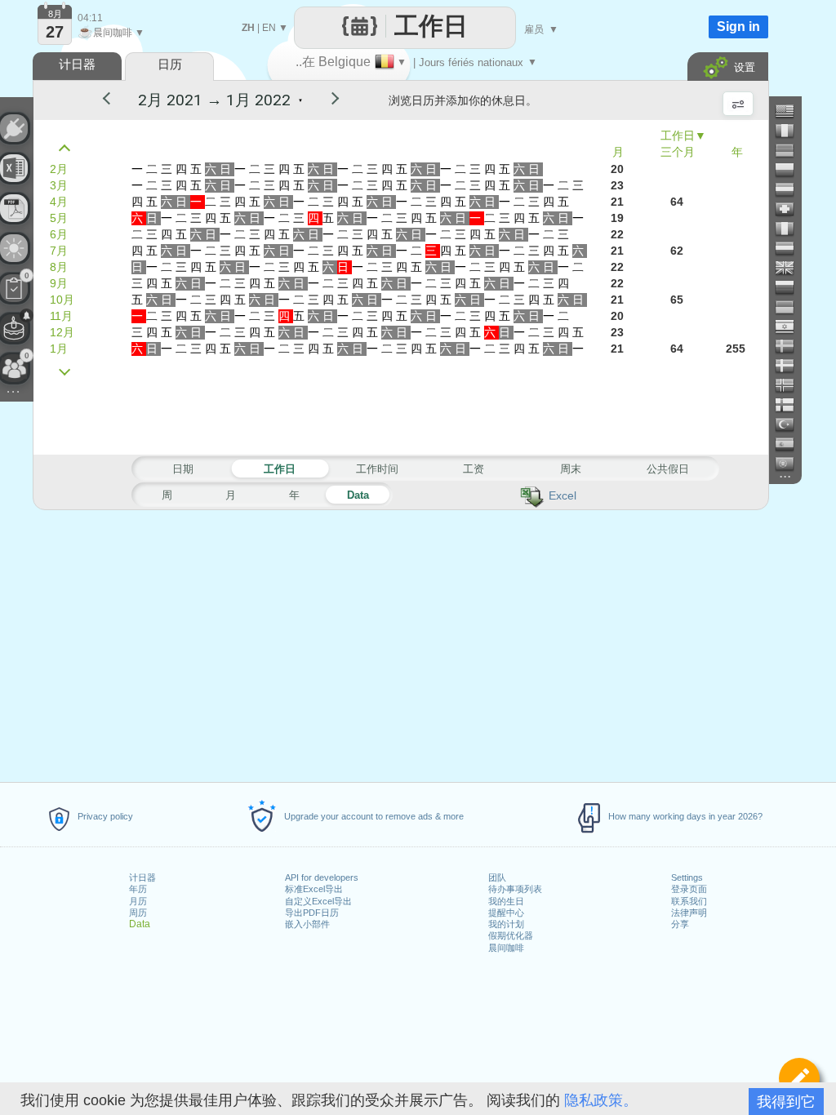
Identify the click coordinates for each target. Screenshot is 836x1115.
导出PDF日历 (312, 912)
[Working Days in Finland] (791, 405)
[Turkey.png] (791, 424)
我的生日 (506, 901)
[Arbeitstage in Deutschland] (791, 150)
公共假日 (668, 469)
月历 (138, 901)
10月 (62, 299)
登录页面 (689, 889)
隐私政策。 (601, 1100)
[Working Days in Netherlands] (791, 248)
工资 (473, 469)
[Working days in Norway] (791, 385)
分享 (680, 924)
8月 (59, 266)
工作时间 (377, 469)
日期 (182, 469)
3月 (59, 185)
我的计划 (506, 924)
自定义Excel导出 (318, 901)
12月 (62, 332)
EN (269, 27)
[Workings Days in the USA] (791, 111)
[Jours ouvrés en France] (791, 130)
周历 (138, 912)
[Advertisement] (400, 643)
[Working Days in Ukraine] (791, 307)
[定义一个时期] (799, 1078)
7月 (59, 250)
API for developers (321, 877)
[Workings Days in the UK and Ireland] (791, 268)
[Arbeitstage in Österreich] (791, 189)
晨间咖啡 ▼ (111, 32)
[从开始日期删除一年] (113, 100)
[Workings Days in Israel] (791, 326)
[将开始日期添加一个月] (68, 372)
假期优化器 (510, 935)
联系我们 (689, 901)
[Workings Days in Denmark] (791, 365)
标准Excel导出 (314, 889)
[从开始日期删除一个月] (68, 148)
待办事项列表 (515, 889)
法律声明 (689, 912)
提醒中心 (506, 912)
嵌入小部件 (307, 924)
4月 (59, 201)
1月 (59, 348)
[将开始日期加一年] (325, 100)
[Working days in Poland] (791, 170)
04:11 (90, 18)
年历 (138, 889)
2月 (59, 168)
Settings (687, 877)
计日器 (142, 877)
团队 (497, 877)
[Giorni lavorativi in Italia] (791, 228)
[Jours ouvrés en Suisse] (791, 209)
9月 (59, 283)
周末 (570, 469)
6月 (59, 234)
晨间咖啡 (506, 948)
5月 (59, 217)
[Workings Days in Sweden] (791, 346)
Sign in (738, 26)
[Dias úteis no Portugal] (791, 463)
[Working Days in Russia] (791, 287)
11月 (61, 315)
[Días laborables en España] (791, 444)
